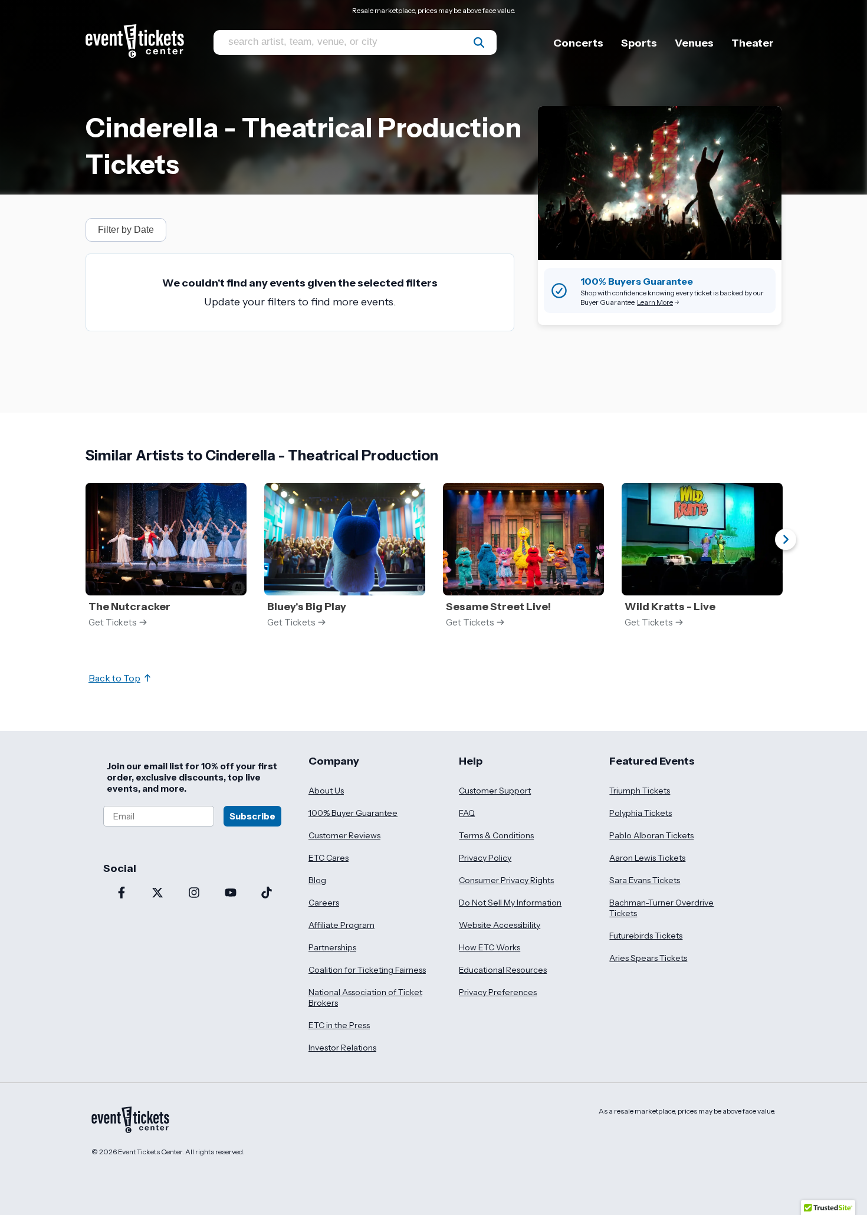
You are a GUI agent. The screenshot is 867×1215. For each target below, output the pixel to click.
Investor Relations (342, 1047)
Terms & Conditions (496, 835)
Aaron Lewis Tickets (647, 857)
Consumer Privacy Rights (506, 880)
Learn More (655, 302)
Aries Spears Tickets (648, 958)
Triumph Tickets (639, 790)
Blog (317, 880)
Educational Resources (503, 969)
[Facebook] (121, 894)
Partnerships (332, 947)
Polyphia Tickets (640, 813)
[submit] (479, 42)
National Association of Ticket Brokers (365, 997)
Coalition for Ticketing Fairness (367, 969)
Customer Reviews (344, 835)
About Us (326, 790)
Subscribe (252, 816)
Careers (323, 902)
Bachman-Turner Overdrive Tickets (661, 907)
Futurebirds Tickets (645, 935)
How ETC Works (489, 947)
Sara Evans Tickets (644, 880)
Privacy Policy (485, 857)
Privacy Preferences (498, 992)
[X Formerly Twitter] (158, 894)
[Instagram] (194, 894)
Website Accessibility (499, 925)
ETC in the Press (339, 1025)
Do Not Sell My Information (510, 902)
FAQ (467, 813)
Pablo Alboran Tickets (651, 835)
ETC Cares (328, 857)
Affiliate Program (341, 925)
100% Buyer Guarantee (353, 813)
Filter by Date (126, 230)
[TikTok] (266, 894)
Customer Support (495, 790)
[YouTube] (230, 894)
